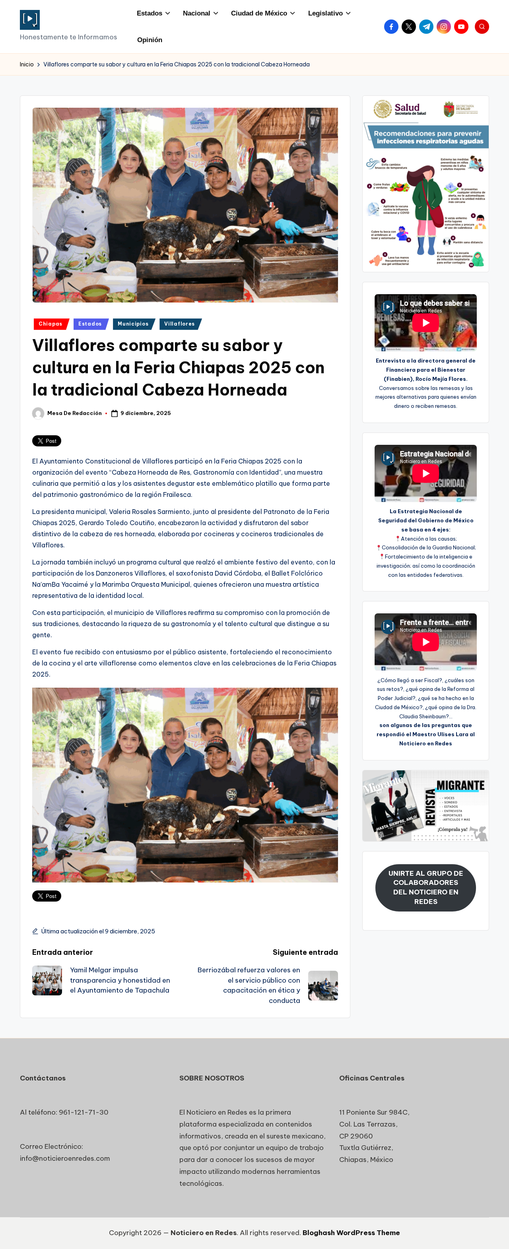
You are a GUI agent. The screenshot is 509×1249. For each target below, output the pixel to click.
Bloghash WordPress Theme (351, 1232)
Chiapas (50, 324)
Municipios (133, 324)
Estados (90, 324)
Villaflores (179, 324)
